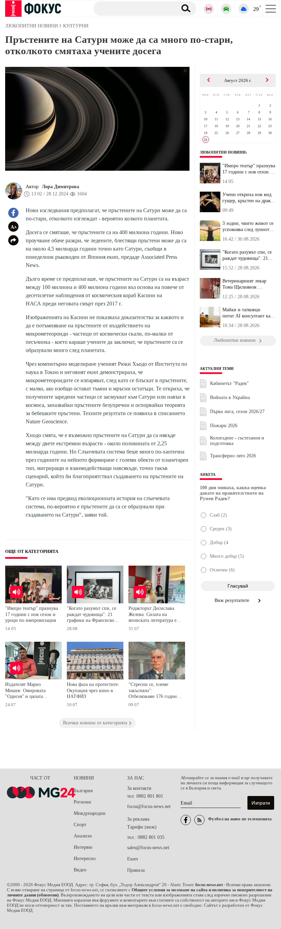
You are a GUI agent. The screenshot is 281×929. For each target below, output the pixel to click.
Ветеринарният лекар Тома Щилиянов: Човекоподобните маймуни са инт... (244, 284)
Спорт (80, 824)
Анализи (83, 835)
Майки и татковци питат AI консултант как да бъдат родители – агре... (247, 313)
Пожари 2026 (223, 425)
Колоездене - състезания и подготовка (237, 440)
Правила (136, 870)
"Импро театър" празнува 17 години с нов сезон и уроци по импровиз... (248, 169)
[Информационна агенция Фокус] (186, 820)
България (83, 790)
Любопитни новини (223, 152)
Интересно (85, 858)
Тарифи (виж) (142, 827)
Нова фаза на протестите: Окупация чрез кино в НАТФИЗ (93, 690)
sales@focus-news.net (148, 847)
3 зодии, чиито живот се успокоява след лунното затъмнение (247, 226)
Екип (132, 858)
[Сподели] (13, 240)
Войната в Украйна (230, 397)
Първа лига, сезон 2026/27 (237, 411)
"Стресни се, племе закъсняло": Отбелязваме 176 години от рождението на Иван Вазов (154, 691)
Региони (82, 802)
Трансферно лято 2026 (233, 455)
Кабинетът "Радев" (229, 383)
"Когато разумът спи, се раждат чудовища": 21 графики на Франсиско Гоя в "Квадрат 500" (91, 615)
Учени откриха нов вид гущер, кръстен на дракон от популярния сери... (249, 198)
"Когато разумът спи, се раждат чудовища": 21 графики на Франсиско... (248, 255)
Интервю (83, 847)
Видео (80, 869)
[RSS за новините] (199, 820)
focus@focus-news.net (149, 806)
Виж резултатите (233, 600)
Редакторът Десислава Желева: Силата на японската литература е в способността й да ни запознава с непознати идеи (154, 615)
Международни (90, 813)
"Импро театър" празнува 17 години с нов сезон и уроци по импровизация (31, 614)
